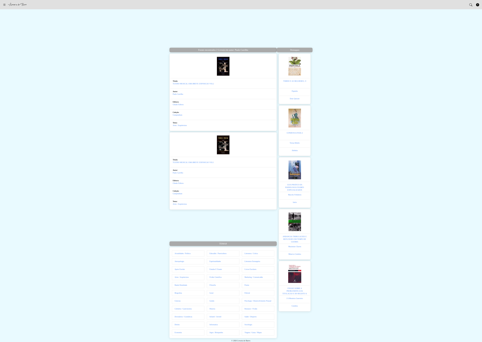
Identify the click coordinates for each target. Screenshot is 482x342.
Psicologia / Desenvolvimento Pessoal (258, 301)
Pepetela (295, 91)
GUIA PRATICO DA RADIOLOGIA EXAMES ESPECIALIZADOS (294, 187)
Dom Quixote (294, 99)
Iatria (295, 202)
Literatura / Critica (251, 253)
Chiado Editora (178, 105)
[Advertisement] (241, 28)
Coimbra (295, 306)
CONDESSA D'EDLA (295, 133)
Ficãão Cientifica (215, 277)
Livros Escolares (250, 269)
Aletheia (295, 150)
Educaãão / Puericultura (217, 253)
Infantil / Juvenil (215, 317)
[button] (4, 5)
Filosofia (212, 285)
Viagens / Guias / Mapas (253, 332)
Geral (211, 293)
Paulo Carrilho (178, 94)
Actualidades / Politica (183, 253)
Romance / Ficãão (251, 309)
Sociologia (248, 325)
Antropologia (179, 261)
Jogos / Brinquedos (216, 332)
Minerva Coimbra (294, 254)
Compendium (177, 115)
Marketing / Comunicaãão (254, 277)
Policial (247, 293)
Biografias (178, 293)
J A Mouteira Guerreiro (294, 298)
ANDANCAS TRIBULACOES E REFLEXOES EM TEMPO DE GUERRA (295, 239)
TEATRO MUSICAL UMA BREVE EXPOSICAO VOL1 (193, 162)
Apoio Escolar (180, 269)
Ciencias (177, 301)
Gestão (211, 301)
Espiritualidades (215, 261)
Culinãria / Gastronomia (183, 309)
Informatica (213, 325)
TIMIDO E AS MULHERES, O (294, 81)
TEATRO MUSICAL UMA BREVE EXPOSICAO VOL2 (193, 84)
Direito (177, 325)
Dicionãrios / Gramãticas (183, 317)
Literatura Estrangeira (252, 261)
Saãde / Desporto (251, 317)
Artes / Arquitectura (180, 125)
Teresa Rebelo (295, 143)
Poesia (247, 285)
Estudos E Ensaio (215, 269)
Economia (178, 332)
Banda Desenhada (181, 285)
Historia (212, 309)
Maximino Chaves (294, 247)
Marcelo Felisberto (294, 195)
